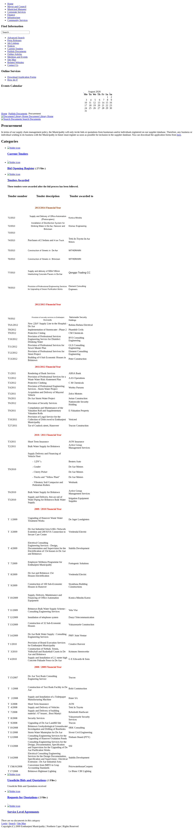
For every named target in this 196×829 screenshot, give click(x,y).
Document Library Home (40, 116)
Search (12, 823)
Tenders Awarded (18, 180)
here (179, 135)
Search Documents (31, 119)
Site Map (21, 823)
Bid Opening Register (20, 168)
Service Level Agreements (23, 811)
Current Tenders (17, 153)
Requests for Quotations (22, 797)
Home (4, 113)
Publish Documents (17, 113)
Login (4, 823)
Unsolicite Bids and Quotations (26, 780)
